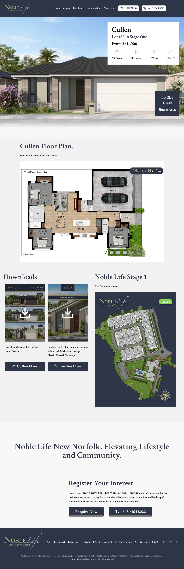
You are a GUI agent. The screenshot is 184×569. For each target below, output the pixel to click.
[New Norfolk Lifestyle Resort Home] (17, 8)
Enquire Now (86, 511)
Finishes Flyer (70, 366)
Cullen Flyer (27, 366)
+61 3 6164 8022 (133, 511)
